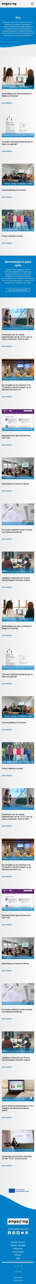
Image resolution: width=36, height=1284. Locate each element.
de (14, 1266)
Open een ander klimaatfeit (18, 290)
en (18, 1266)
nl (21, 1266)
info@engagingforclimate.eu (18, 1229)
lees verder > (7, 103)
